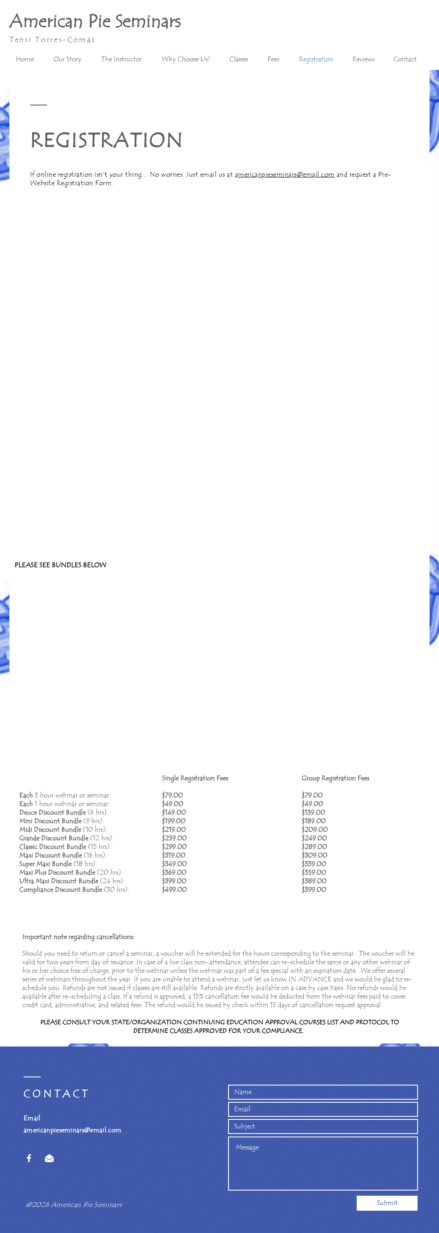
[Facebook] (29, 1158)
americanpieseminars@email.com (285, 174)
